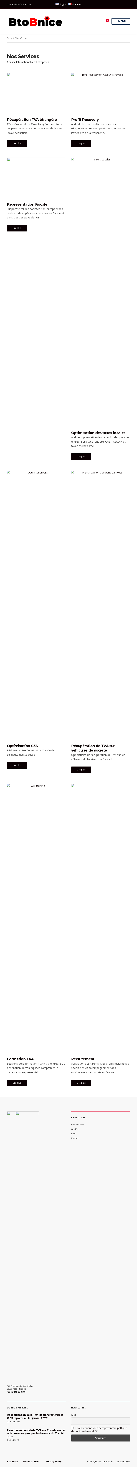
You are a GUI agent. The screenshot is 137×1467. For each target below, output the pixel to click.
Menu (122, 21)
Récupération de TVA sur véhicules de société (93, 748)
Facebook (124, 4)
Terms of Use (31, 1461)
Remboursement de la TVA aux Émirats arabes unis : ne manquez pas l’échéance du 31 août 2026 (36, 1433)
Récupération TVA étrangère (32, 119)
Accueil (10, 38)
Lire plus (17, 143)
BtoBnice (12, 1461)
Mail (73, 1415)
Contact (74, 1138)
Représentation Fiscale (27, 204)
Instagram (121, 4)
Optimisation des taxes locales (98, 433)
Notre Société (77, 1124)
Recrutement (82, 1059)
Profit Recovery (85, 119)
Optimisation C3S (22, 746)
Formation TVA (20, 1059)
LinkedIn (117, 4)
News (73, 1133)
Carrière (75, 1129)
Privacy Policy (54, 1461)
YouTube (128, 4)
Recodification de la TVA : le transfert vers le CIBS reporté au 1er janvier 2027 (35, 1416)
